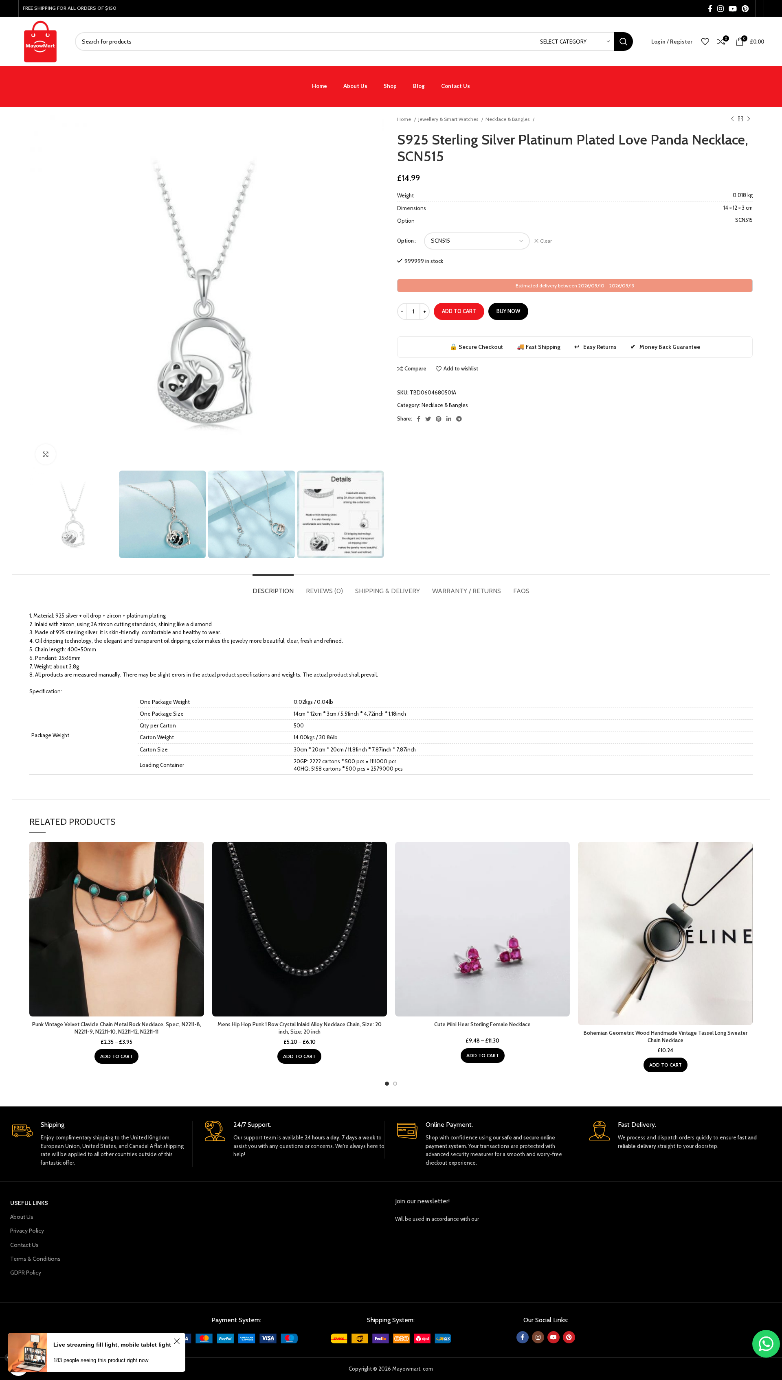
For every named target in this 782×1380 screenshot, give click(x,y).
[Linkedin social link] (449, 419)
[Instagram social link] (720, 8)
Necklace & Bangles (508, 119)
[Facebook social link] (710, 8)
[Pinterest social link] (745, 8)
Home (404, 119)
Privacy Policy (27, 1230)
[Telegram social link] (459, 419)
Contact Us (24, 1245)
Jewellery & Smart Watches (448, 119)
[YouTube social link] (732, 8)
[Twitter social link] (428, 419)
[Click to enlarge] (45, 454)
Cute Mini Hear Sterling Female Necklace (482, 1024)
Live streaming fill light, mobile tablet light (112, 1344)
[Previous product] (732, 119)
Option (405, 240)
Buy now (508, 311)
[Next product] (749, 119)
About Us (21, 1216)
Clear (546, 241)
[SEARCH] (623, 41)
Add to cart (459, 311)
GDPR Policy (25, 1272)
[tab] (273, 586)
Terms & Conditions (35, 1258)
